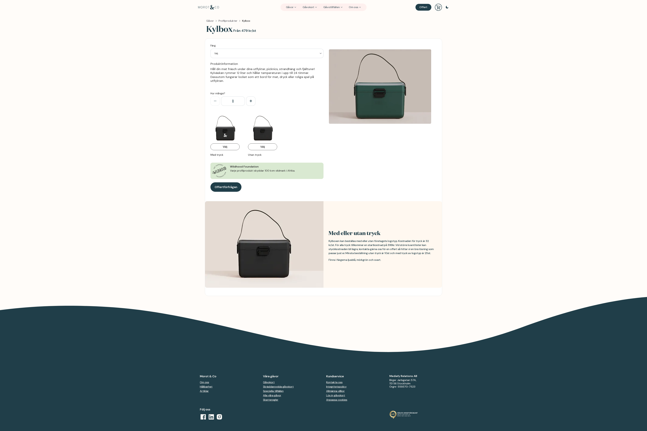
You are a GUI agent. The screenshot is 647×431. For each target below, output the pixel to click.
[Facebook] (203, 416)
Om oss (353, 7)
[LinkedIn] (211, 416)
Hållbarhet (206, 386)
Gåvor (290, 7)
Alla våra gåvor (272, 395)
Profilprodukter (228, 21)
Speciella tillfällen (273, 391)
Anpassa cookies (336, 400)
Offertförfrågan (226, 187)
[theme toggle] (447, 7)
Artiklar (204, 391)
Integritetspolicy (336, 386)
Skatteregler (270, 400)
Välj (225, 146)
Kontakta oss (334, 382)
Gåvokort (308, 7)
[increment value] (250, 101)
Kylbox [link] (246, 21)
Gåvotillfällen (331, 7)
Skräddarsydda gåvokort (278, 386)
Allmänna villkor (335, 391)
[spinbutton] (233, 101)
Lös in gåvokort (335, 395)
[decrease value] (215, 101)
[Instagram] (219, 416)
